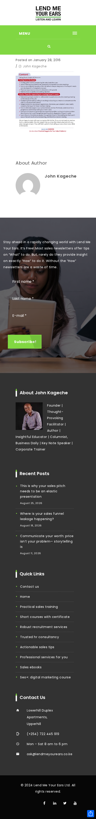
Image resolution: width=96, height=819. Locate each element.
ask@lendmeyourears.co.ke (49, 754)
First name (23, 281)
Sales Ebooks (31, 667)
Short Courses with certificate (45, 617)
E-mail (19, 315)
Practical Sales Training (39, 607)
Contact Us (29, 586)
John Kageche (35, 66)
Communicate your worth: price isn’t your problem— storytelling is (47, 541)
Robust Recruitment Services (43, 627)
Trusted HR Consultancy (39, 637)
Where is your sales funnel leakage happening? (42, 516)
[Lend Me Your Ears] (48, 13)
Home (25, 596)
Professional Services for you (44, 657)
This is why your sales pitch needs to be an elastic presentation (42, 491)
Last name (23, 298)
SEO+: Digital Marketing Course (45, 677)
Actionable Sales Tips (37, 647)
